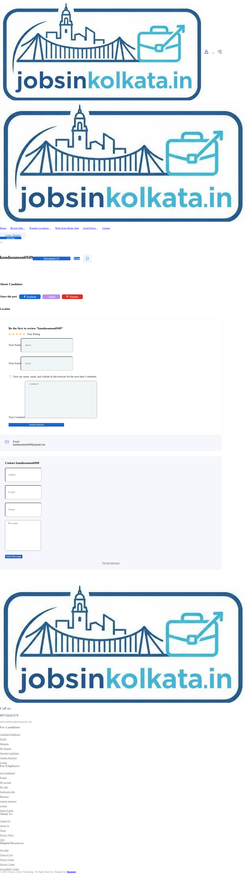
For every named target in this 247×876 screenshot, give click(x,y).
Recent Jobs (17, 228)
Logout (3, 763)
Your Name (15, 345)
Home (3, 228)
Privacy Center (7, 860)
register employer (8, 801)
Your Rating (33, 334)
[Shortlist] (87, 258)
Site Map (4, 850)
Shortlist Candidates (9, 753)
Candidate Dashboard (10, 734)
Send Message (13, 556)
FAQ (2, 840)
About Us (4, 826)
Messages (4, 744)
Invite (77, 258)
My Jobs (4, 787)
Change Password (8, 758)
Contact (106, 228)
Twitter (51, 296)
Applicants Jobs (7, 792)
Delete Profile (6, 811)
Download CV (51, 258)
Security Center (7, 864)
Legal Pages (89, 228)
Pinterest (73, 296)
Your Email (15, 363)
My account (5, 782)
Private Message (111, 563)
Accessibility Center (9, 869)
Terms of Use (6, 855)
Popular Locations (39, 228)
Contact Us (5, 821)
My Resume (5, 748)
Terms (3, 830)
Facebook (31, 296)
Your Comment (17, 417)
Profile (3, 739)
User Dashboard (7, 773)
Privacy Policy (7, 835)
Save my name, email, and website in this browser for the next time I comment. (55, 376)
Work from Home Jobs (67, 228)
